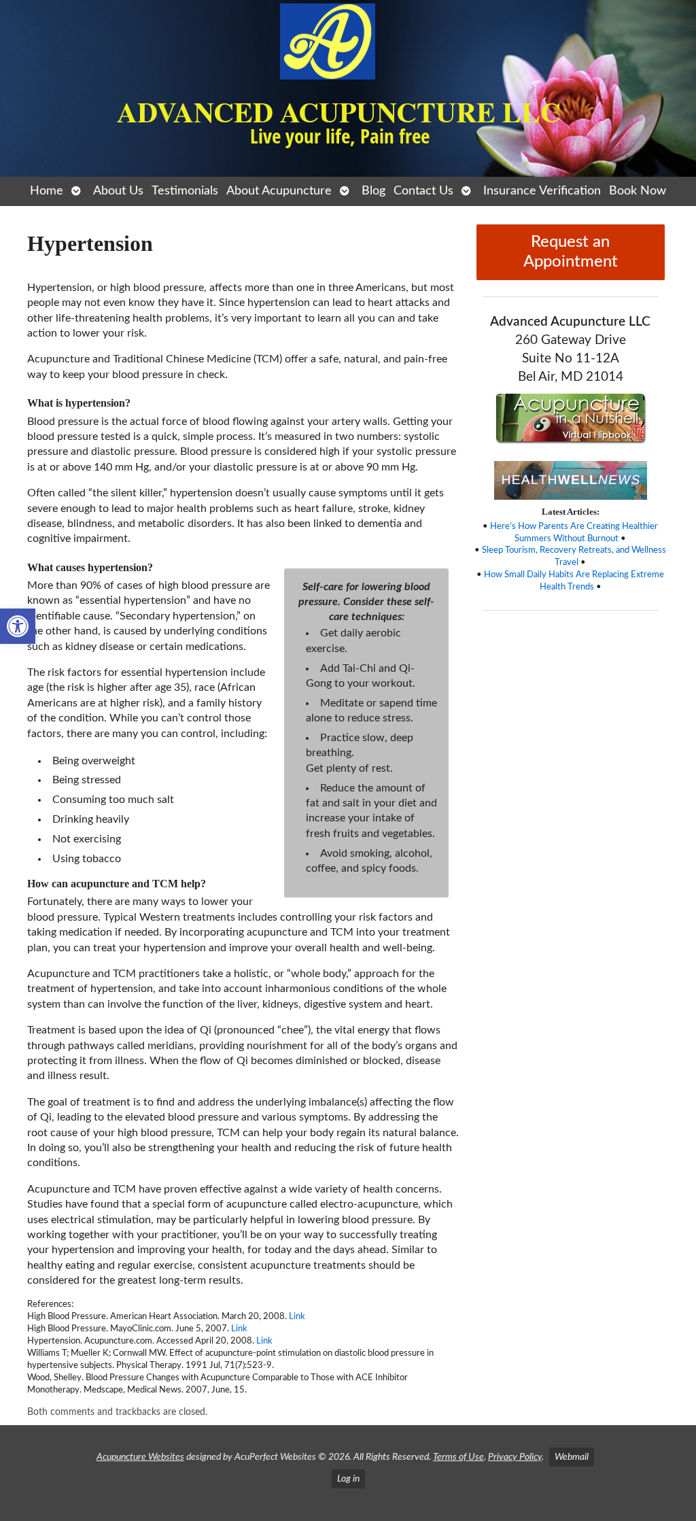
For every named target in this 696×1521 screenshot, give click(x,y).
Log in (348, 1478)
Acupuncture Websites (140, 1457)
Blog (373, 190)
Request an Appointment (570, 252)
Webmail (572, 1457)
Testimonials (185, 190)
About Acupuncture (279, 190)
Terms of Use (458, 1457)
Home (46, 190)
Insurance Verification (542, 190)
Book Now (637, 190)
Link (297, 1316)
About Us (118, 190)
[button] (17, 626)
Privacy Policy (515, 1457)
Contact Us (423, 190)
